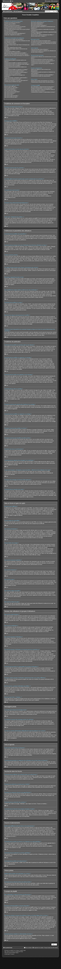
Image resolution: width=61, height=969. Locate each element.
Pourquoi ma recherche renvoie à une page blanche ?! (43, 60)
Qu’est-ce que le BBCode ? (10, 86)
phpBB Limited (41, 896)
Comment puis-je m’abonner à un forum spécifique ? (42, 74)
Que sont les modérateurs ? (37, 24)
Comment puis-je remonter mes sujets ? (13, 81)
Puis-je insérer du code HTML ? (11, 87)
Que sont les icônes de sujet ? (11, 97)
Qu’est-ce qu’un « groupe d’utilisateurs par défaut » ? (42, 34)
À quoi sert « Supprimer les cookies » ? (13, 34)
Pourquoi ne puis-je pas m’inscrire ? (12, 25)
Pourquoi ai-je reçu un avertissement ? (13, 73)
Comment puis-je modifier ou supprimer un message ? (16, 62)
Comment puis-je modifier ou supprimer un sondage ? (16, 69)
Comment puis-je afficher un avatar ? (12, 51)
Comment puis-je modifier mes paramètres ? (14, 39)
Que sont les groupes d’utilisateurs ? (39, 25)
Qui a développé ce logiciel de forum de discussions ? (42, 86)
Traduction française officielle (9, 952)
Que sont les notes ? (9, 94)
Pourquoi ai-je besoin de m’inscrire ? (12, 22)
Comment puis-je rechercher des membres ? (40, 62)
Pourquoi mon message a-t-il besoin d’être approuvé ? (16, 80)
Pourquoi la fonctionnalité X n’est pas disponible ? (42, 88)
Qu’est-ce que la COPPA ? (10, 24)
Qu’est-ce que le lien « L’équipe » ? (38, 36)
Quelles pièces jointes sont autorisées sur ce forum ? (42, 80)
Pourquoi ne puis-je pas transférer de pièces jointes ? (16, 72)
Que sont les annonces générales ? (12, 91)
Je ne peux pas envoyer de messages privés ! (41, 40)
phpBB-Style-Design (19, 951)
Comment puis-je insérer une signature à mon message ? (17, 64)
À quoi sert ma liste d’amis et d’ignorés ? (39, 49)
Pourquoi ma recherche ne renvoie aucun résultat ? (42, 59)
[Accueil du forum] (30, 5)
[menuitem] (11, 1)
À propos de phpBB (45, 899)
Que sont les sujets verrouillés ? (11, 95)
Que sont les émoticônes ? (10, 89)
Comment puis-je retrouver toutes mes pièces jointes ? (42, 82)
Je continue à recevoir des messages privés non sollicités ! (43, 42)
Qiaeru (17, 952)
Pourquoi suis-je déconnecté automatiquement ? (15, 33)
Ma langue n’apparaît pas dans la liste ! (13, 47)
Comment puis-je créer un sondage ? (13, 65)
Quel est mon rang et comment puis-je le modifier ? (15, 52)
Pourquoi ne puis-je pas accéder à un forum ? (14, 71)
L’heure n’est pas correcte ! (10, 43)
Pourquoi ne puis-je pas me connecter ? (13, 28)
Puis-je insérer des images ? (11, 90)
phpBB (11, 950)
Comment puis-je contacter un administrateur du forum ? (43, 92)
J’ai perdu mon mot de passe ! (11, 32)
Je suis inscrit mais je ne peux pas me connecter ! (15, 26)
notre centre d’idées (34, 908)
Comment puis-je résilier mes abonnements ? (41, 76)
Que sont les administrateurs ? (37, 22)
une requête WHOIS (35, 919)
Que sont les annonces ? (10, 93)
